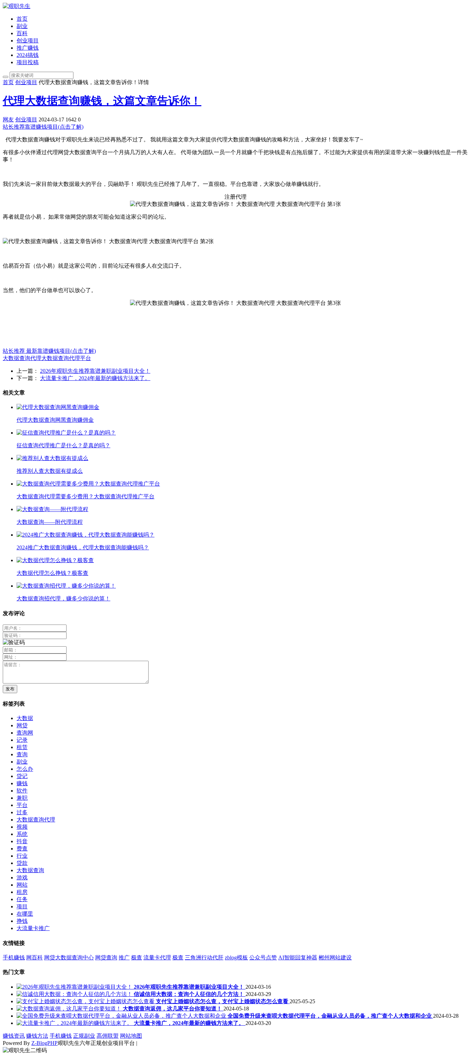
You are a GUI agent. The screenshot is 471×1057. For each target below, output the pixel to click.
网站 (22, 885)
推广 (124, 957)
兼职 (22, 798)
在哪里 (25, 914)
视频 (22, 827)
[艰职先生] (16, 6)
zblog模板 (236, 957)
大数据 (25, 718)
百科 (22, 33)
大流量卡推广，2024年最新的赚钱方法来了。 (95, 378)
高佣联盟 (108, 1036)
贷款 (22, 863)
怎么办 (25, 769)
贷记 (22, 776)
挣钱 (22, 921)
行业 (22, 856)
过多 (22, 812)
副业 (22, 26)
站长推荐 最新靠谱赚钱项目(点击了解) (49, 351)
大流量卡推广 (33, 928)
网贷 (22, 725)
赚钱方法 (37, 1036)
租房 (22, 892)
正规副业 (84, 1036)
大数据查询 (30, 870)
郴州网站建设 (335, 957)
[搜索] (5, 77)
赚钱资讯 (14, 1036)
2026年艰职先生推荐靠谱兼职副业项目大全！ (95, 371)
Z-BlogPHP (44, 1043)
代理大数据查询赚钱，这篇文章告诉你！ (102, 100)
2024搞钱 (28, 55)
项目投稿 (28, 62)
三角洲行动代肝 (204, 957)
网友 (8, 119)
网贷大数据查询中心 (69, 957)
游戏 (22, 877)
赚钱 (22, 783)
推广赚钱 (28, 48)
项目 (22, 906)
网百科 (34, 957)
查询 (22, 754)
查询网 (25, 733)
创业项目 (28, 40)
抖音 (22, 841)
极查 (136, 957)
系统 (22, 834)
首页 (22, 19)
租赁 (22, 747)
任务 (22, 899)
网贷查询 (106, 957)
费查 (22, 848)
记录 (22, 740)
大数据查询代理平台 (66, 358)
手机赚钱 (14, 957)
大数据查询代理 (22, 358)
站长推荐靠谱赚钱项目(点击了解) (43, 127)
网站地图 (131, 1036)
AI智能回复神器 (297, 957)
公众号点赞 (263, 957)
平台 (22, 805)
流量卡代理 (157, 957)
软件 (22, 791)
